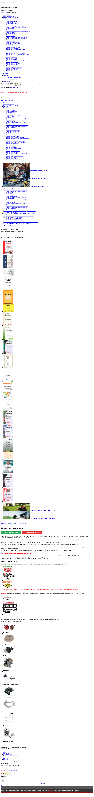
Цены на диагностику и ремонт (10, 755)
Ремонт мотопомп (10, 41)
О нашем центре (7, 15)
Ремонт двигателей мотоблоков (13, 218)
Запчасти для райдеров (11, 69)
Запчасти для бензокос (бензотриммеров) (15, 53)
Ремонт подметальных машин (13, 42)
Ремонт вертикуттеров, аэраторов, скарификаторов (18, 31)
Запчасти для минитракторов (13, 47)
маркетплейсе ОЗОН (51, 790)
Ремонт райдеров (10, 29)
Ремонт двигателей (10, 44)
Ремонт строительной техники (13, 43)
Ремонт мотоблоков (10, 22)
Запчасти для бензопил (11, 57)
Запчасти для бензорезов (12, 70)
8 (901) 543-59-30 (15, 87)
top (1, 785)
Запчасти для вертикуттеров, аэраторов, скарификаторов (19, 65)
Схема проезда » (13, 79)
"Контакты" (81, 790)
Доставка (5, 18)
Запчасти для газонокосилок (12, 48)
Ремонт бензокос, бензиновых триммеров (16, 27)
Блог (4, 752)
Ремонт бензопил (10, 28)
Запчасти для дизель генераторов (14, 67)
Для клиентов (6, 75)
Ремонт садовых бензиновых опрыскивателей (17, 37)
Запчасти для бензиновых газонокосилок (15, 49)
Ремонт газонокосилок (11, 21)
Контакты (5, 73)
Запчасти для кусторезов (12, 55)
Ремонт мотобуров (10, 32)
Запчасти (5, 46)
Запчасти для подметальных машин (14, 68)
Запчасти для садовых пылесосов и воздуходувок (17, 54)
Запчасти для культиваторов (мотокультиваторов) (17, 50)
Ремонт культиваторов (11, 24)
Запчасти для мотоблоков (12, 52)
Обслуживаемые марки (8, 16)
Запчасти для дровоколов (12, 62)
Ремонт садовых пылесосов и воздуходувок (16, 34)
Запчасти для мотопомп (11, 58)
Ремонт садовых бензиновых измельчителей (16, 38)
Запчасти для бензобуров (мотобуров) (15, 60)
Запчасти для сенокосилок (12, 59)
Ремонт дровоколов (10, 36)
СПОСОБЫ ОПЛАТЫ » (7, 225)
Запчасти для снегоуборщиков (13, 63)
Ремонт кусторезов (10, 33)
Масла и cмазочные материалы (13, 72)
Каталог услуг (4, 524)
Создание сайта (39, 783)
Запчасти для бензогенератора (13, 64)
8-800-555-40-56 (4, 12)
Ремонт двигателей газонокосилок (14, 219)
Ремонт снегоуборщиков (12, 23)
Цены (10, 17)
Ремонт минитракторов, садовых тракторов (16, 26)
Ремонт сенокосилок (11, 39)
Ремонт (5, 19)
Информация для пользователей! (13, 770)
